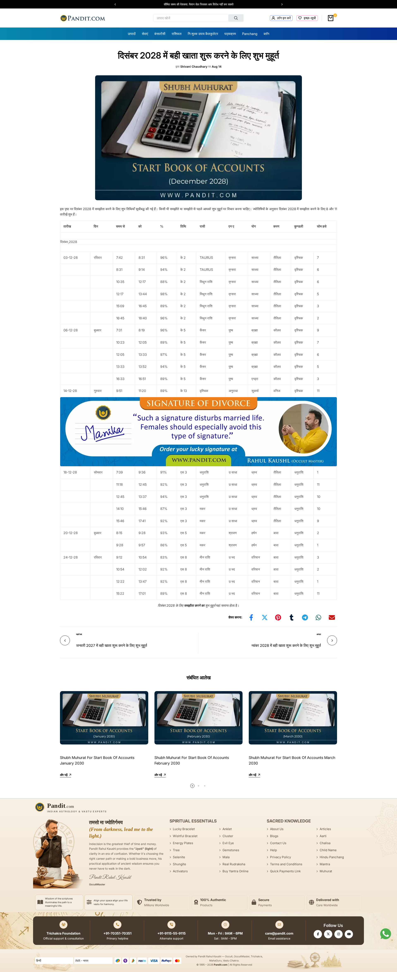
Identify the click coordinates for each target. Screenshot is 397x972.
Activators (180, 871)
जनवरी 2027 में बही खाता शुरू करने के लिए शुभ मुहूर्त (111, 645)
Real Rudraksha (233, 864)
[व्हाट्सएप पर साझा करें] (318, 617)
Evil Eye (228, 843)
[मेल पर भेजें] (332, 617)
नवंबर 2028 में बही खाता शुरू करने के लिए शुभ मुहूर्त (286, 645)
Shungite (179, 864)
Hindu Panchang (332, 857)
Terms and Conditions (286, 864)
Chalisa (325, 843)
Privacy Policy (280, 857)
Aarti (323, 836)
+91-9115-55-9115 (171, 933)
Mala (226, 857)
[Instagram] (338, 934)
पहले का (79, 634)
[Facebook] (318, 934)
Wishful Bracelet (185, 836)
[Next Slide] (280, 4)
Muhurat (326, 871)
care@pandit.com (279, 933)
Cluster (227, 836)
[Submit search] (236, 18)
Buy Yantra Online (235, 871)
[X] (328, 934)
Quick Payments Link (285, 871)
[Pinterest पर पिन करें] (278, 617)
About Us (276, 829)
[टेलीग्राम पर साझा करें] (305, 617)
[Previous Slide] (117, 4)
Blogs (274, 836)
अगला (319, 634)
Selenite (179, 857)
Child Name (328, 850)
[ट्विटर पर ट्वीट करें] (264, 617)
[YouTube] (349, 934)
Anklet (227, 829)
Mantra (325, 864)
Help (273, 850)
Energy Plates (183, 843)
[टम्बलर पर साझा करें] (291, 617)
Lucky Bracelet (184, 829)
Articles (325, 829)
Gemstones (230, 850)
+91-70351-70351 (117, 933)
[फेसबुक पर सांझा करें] (251, 617)
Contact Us (278, 843)
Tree (176, 850)
